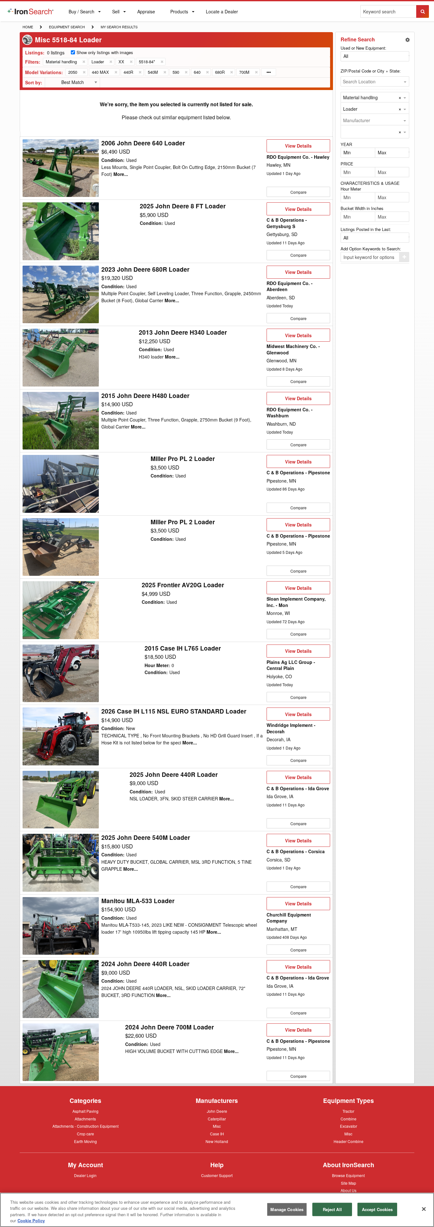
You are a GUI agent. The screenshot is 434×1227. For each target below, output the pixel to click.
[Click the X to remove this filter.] (83, 61)
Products (179, 12)
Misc (217, 1126)
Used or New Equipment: (363, 48)
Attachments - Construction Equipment (85, 1126)
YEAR (346, 144)
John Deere (217, 1111)
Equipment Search (67, 27)
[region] (217, 1210)
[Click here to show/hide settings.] (407, 39)
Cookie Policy (31, 1220)
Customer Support (217, 1175)
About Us (348, 1190)
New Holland (217, 1141)
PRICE (347, 164)
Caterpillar (217, 1118)
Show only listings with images (105, 52)
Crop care (85, 1134)
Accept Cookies (377, 1209)
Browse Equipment (348, 1175)
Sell (115, 12)
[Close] (424, 1209)
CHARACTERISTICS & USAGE (370, 183)
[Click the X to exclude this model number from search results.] (84, 72)
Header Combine (348, 1141)
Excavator (348, 1126)
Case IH (217, 1134)
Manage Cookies (286, 1209)
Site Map (348, 1183)
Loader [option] (350, 109)
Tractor (348, 1111)
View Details (298, 147)
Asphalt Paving (85, 1111)
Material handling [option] (360, 97)
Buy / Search (81, 15)
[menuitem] (30, 11)
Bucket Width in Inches (362, 208)
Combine (348, 1118)
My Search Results (119, 27)
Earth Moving (85, 1141)
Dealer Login (85, 1175)
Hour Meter (351, 189)
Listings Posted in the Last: (366, 229)
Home (27, 26)
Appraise (146, 12)
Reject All (332, 1209)
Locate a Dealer (222, 15)
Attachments (85, 1118)
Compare (298, 192)
